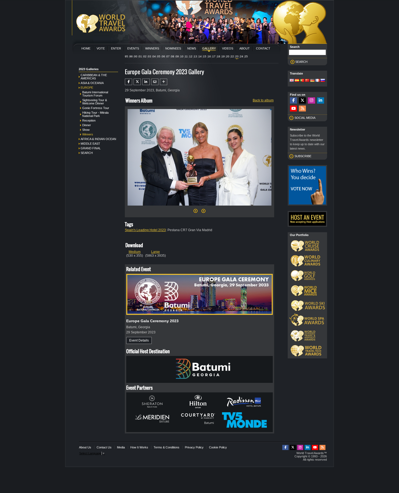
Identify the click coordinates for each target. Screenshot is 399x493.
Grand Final (91, 148)
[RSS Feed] (302, 109)
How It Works (139, 447)
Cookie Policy (218, 447)
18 (218, 56)
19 (223, 56)
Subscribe (302, 156)
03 (149, 56)
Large (155, 252)
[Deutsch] (312, 81)
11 (186, 56)
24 (241, 56)
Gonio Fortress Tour (95, 108)
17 (214, 56)
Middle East (90, 143)
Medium (135, 252)
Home (85, 48)
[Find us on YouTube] (293, 109)
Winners (152, 48)
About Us (85, 447)
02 (145, 56)
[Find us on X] (302, 100)
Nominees (173, 48)
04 (154, 56)
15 (204, 56)
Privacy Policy (194, 447)
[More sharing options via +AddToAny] (163, 82)
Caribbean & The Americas (94, 76)
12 (190, 56)
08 (172, 56)
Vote (101, 48)
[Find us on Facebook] (293, 100)
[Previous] (195, 212)
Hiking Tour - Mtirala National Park (95, 114)
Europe (87, 87)
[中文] (307, 81)
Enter (116, 48)
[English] (292, 81)
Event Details (139, 340)
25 (246, 56)
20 (227, 56)
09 (177, 56)
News (191, 48)
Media (121, 447)
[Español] (297, 81)
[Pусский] (323, 81)
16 (209, 56)
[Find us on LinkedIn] (320, 100)
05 (158, 56)
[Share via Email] (154, 82)
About (244, 48)
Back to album (263, 100)
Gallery (209, 48)
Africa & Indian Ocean (98, 139)
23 (237, 56)
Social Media (304, 117)
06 (163, 56)
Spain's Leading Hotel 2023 (145, 230)
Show (86, 129)
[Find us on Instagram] (311, 100)
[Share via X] (137, 82)
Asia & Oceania (92, 83)
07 (168, 56)
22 (232, 56)
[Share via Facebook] (128, 82)
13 (195, 56)
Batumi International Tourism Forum (95, 94)
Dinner (86, 125)
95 (126, 56)
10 (181, 56)
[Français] (317, 81)
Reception (89, 120)
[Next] (199, 207)
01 (140, 56)
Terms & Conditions (166, 447)
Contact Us (104, 447)
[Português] (302, 81)
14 (200, 56)
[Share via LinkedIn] (145, 82)
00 (135, 56)
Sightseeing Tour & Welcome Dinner (94, 101)
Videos (227, 48)
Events (133, 48)
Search (87, 152)
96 (131, 56)
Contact (263, 48)
